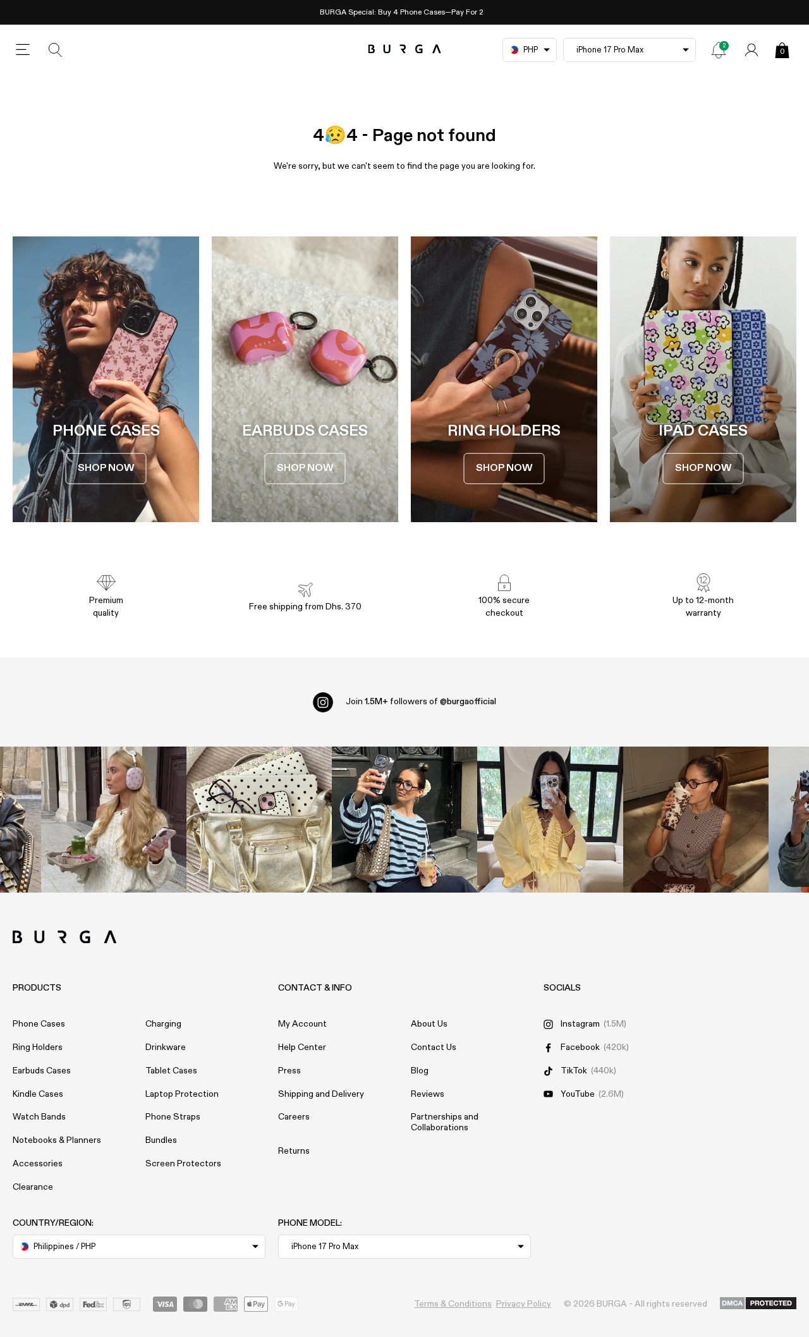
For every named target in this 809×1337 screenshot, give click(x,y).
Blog (420, 1070)
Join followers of (421, 701)
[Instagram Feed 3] (696, 819)
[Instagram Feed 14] (259, 819)
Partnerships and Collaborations (444, 1122)
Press (289, 1070)
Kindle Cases (38, 1094)
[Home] (404, 49)
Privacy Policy (523, 1304)
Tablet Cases (171, 1070)
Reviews (427, 1094)
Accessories (38, 1163)
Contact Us (433, 1047)
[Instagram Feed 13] (113, 819)
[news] (719, 50)
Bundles (161, 1140)
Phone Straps (172, 1117)
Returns (294, 1151)
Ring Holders (38, 1047)
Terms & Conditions (453, 1304)
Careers (294, 1117)
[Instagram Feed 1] (404, 819)
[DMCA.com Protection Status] (758, 1304)
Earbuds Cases (42, 1070)
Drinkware (165, 1047)
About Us (429, 1024)
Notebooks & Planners (57, 1140)
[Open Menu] (23, 50)
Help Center (302, 1047)
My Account (302, 1024)
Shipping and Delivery (321, 1094)
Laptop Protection (182, 1094)
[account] (751, 50)
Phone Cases (39, 1024)
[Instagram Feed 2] (550, 819)
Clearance (33, 1187)
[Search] (56, 50)
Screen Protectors (183, 1163)
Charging (163, 1024)
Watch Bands (39, 1117)
